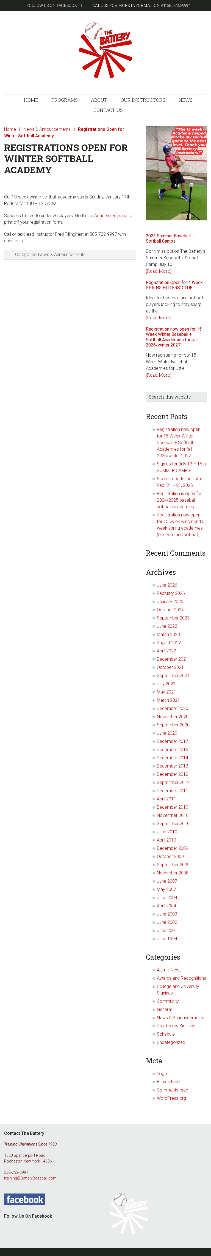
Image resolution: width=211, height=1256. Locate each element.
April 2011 (166, 799)
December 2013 (172, 766)
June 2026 (167, 585)
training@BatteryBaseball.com (30, 1178)
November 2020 (172, 716)
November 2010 (172, 815)
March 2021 (168, 700)
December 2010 (172, 807)
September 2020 (173, 725)
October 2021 (170, 667)
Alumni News (169, 970)
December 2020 (172, 708)
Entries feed (168, 1081)
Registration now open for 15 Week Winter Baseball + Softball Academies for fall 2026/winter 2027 (174, 337)
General (164, 1009)
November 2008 (172, 873)
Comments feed (172, 1090)
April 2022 (166, 650)
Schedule (166, 1034)
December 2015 (172, 749)
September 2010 (173, 823)
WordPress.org (171, 1098)
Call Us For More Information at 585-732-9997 (141, 5)
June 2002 (167, 922)
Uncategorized (171, 1042)
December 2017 (172, 741)
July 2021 (166, 683)
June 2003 (167, 914)
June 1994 (167, 938)
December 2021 (172, 659)
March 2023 (168, 634)
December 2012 (172, 774)
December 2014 (172, 757)
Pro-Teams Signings (176, 1025)
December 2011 (172, 790)
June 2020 (167, 733)
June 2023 (167, 626)
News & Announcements (61, 254)
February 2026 (171, 593)
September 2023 (173, 618)
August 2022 (169, 642)
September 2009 (173, 864)
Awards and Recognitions (181, 978)
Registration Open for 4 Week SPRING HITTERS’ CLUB (174, 285)
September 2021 (173, 675)
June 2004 (167, 897)
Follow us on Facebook (51, 5)
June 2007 (167, 881)
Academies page (110, 215)
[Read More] (158, 271)
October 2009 (170, 856)
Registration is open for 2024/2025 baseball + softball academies (179, 500)
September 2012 (173, 782)
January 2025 (170, 601)
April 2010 (166, 840)
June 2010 (167, 831)
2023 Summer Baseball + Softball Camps (170, 238)
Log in (162, 1073)
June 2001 (167, 930)
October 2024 (170, 609)
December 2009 (172, 848)
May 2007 (166, 889)
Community (168, 1001)
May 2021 (166, 692)
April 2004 (166, 905)
